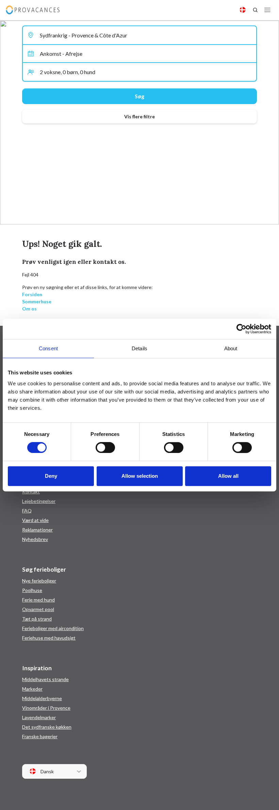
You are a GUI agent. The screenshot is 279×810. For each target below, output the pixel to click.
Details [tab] (139, 348)
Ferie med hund (38, 600)
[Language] (242, 10)
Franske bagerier (40, 736)
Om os (29, 308)
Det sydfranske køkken (46, 727)
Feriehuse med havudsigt (49, 638)
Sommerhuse (36, 301)
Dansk (46, 771)
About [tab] (230, 348)
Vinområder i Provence (46, 708)
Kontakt (31, 491)
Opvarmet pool (38, 609)
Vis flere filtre (139, 116)
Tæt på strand (37, 619)
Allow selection (139, 476)
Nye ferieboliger (39, 581)
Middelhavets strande (45, 679)
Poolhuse (32, 590)
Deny (51, 476)
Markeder (32, 689)
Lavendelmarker (39, 717)
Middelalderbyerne (42, 698)
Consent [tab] (48, 348)
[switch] (105, 447)
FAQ (27, 510)
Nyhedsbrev (35, 539)
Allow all (228, 476)
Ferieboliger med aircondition (53, 628)
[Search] (255, 9)
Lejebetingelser (38, 501)
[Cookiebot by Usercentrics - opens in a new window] (241, 329)
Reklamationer (37, 530)
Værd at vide (35, 520)
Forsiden (32, 294)
